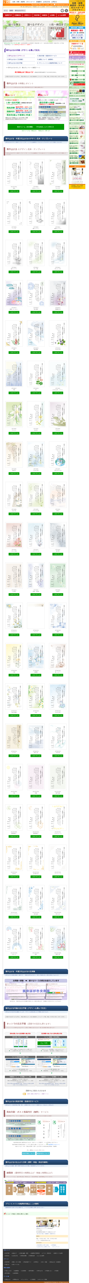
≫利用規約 (53, 1245)
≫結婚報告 (16, 1270)
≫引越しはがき (7, 1270)
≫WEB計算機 (23, 1255)
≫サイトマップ (55, 1246)
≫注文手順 (6, 1253)
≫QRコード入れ (15, 1264)
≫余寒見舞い (16, 1273)
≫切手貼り (36, 1262)
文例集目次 (18, 15)
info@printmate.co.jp (78, 183)
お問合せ (54, 2)
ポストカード (30, 2)
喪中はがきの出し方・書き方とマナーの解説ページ (24, 67)
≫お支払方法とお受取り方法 (43, 1246)
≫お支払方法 (14, 1255)
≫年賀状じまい (48, 1270)
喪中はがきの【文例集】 (16, 59)
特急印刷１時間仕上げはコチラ (15, 1180)
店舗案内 (39, 2)
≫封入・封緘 (44, 1262)
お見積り (52, 15)
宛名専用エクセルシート (54, 1144)
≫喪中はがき (40, 1270)
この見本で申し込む (14, 191)
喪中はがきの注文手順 (15, 63)
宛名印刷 (36, 15)
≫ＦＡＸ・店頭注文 (46, 1253)
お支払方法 (46, 2)
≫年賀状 (56, 1270)
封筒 (18, 2)
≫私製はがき (16, 1279)
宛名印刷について (28, 1153)
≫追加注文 (6, 1255)
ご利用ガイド (28, 15)
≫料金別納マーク (27, 1262)
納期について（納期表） (46, 59)
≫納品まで (14, 1253)
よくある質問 (62, 15)
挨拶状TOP (8, 15)
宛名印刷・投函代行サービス (48, 55)
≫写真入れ (6, 1264)
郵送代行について (43, 1153)
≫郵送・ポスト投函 (16, 1262)
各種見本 (44, 15)
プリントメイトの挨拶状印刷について (50, 63)
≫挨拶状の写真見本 (35, 1253)
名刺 (13, 2)
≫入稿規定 (32, 1279)
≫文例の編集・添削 (23, 1253)
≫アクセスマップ (77, 188)
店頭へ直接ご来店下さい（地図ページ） (37, 1093)
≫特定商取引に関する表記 (42, 1245)
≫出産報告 (23, 1270)
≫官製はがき (7, 1279)
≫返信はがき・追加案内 (54, 1262)
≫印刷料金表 (31, 1255)
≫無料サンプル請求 (58, 1253)
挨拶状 (23, 2)
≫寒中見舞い (7, 1273)
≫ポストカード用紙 (42, 1279)
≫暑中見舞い (31, 1270)
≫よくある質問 (40, 1255)
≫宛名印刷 (6, 1262)
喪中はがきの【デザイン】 (16, 55)
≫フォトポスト (24, 1279)
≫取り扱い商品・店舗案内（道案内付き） (46, 1233)
